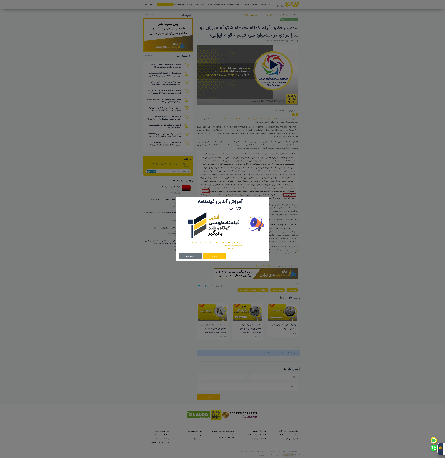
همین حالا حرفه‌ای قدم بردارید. (231, 248)
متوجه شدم (190, 256)
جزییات (214, 256)
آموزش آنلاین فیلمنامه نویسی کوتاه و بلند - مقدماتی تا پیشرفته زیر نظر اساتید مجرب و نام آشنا (215, 244)
